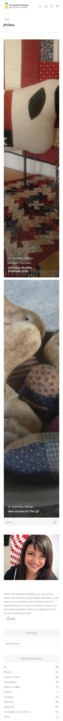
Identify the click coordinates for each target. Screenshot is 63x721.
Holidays (29, 507)
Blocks (7, 672)
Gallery (7, 692)
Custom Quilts (11, 677)
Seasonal (9, 706)
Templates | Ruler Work (19, 263)
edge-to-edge (12, 687)
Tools (7, 716)
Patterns (29, 258)
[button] (57, 6)
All (9, 258)
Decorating (17, 258)
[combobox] (31, 644)
